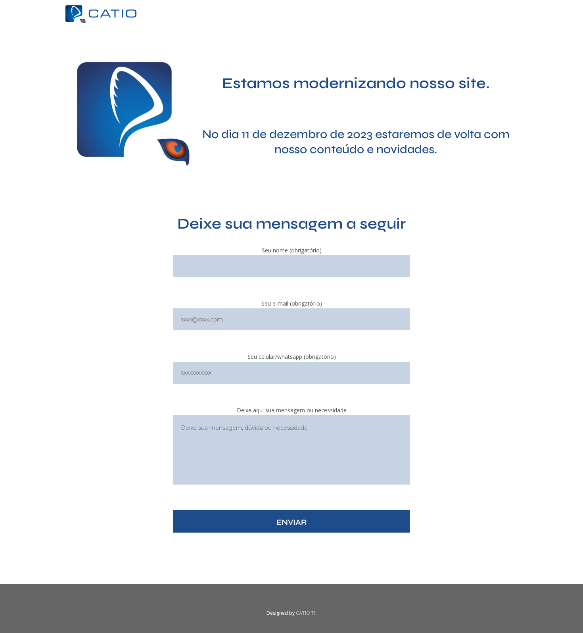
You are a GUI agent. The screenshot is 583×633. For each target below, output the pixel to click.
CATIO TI (305, 613)
